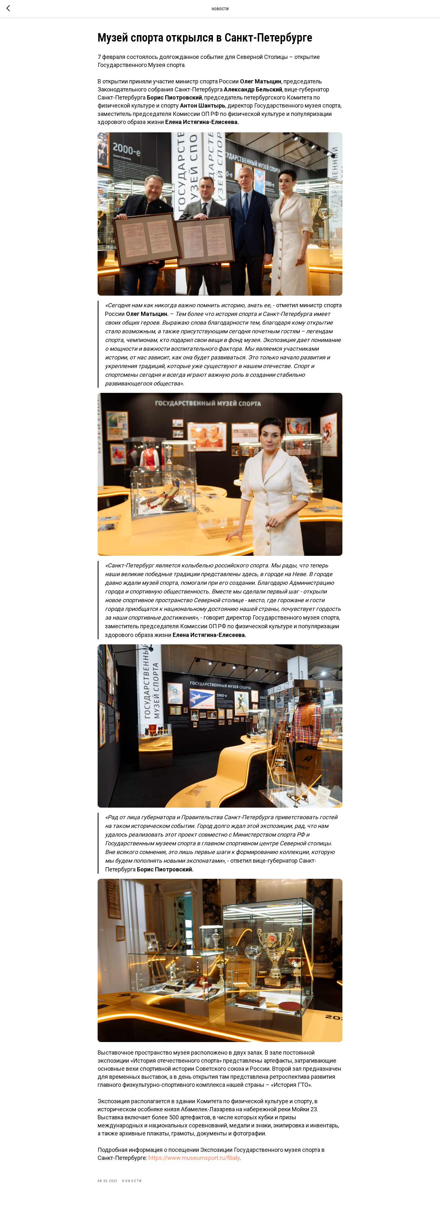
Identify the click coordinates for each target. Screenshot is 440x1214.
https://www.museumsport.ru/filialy (194, 1157)
